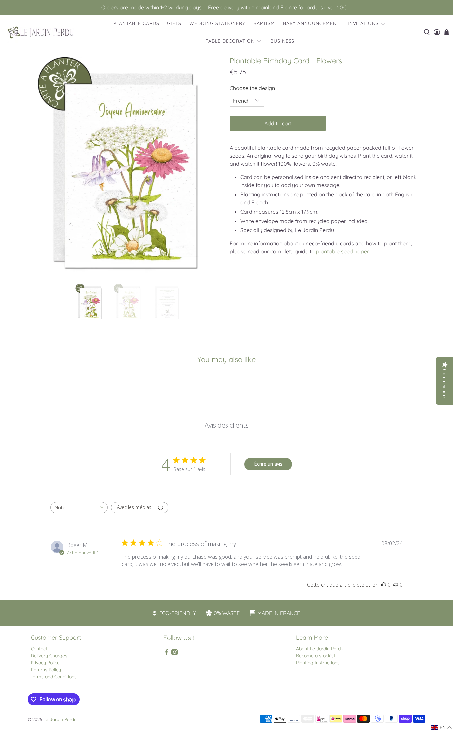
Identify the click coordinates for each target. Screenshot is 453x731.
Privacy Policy (45, 663)
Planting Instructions (318, 663)
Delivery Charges (49, 656)
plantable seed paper (342, 251)
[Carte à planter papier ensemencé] (127, 167)
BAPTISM (264, 23)
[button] (442, 727)
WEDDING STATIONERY (217, 23)
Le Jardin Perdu (60, 719)
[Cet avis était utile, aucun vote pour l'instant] (383, 584)
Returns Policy (46, 670)
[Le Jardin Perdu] (40, 32)
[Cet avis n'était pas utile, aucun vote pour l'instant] (395, 584)
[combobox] (79, 507)
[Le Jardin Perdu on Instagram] (174, 654)
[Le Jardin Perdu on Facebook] (166, 654)
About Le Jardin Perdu (319, 649)
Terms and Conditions (54, 677)
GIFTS (174, 23)
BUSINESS (282, 41)
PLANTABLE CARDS (136, 23)
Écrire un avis (268, 464)
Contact (39, 649)
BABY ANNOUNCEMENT (311, 23)
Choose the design (252, 88)
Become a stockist (315, 656)
